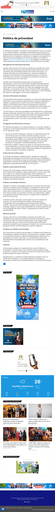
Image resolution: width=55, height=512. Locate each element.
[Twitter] (27, 502)
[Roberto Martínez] (27, 2)
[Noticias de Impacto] (27, 11)
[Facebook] (25, 502)
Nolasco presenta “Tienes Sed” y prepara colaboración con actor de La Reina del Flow (39, 421)
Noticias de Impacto (27, 507)
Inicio (5, 34)
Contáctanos (51, 509)
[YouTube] (28, 502)
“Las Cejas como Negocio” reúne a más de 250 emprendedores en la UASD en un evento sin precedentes (14, 444)
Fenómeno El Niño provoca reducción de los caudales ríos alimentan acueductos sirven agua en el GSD (33, 7)
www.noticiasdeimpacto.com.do (19, 59)
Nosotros (36, 509)
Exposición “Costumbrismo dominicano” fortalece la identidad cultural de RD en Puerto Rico (13, 421)
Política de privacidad (43, 509)
